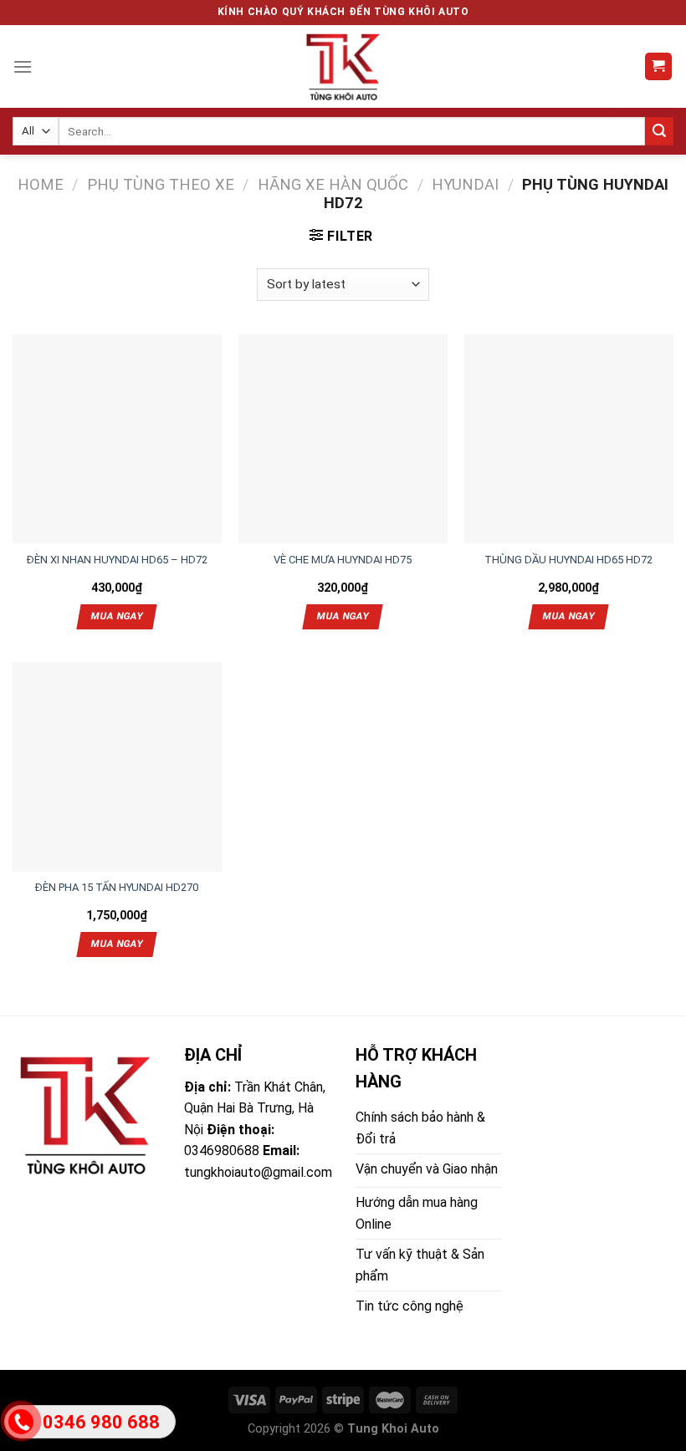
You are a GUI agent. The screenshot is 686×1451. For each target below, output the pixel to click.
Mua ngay (117, 616)
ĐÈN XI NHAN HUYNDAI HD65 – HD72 (117, 559)
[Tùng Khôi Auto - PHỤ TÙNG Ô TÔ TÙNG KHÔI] (343, 66)
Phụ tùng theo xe (160, 184)
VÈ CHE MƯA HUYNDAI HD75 (343, 559)
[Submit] (659, 131)
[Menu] (23, 66)
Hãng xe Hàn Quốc (333, 184)
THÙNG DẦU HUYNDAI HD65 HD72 (568, 559)
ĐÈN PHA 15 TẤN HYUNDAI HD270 (116, 887)
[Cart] (659, 66)
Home (41, 184)
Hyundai (465, 184)
